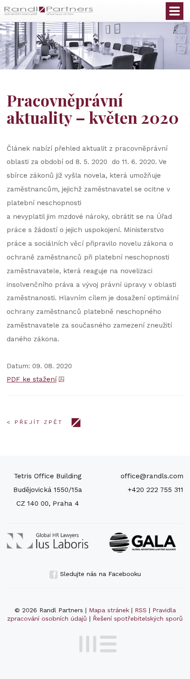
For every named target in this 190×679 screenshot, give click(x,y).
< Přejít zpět (35, 422)
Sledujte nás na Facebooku (99, 573)
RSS (141, 610)
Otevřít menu (174, 11)
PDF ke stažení (32, 379)
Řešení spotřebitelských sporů (138, 618)
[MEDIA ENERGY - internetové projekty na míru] (95, 642)
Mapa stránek (109, 610)
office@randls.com (152, 476)
